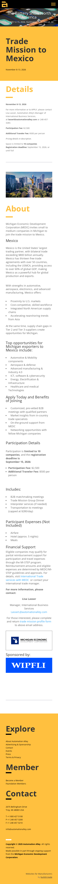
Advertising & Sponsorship (18, 744)
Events (9, 751)
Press (8, 754)
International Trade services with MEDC (24, 578)
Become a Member (15, 780)
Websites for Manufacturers (39, 873)
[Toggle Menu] (53, 4)
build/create (46, 877)
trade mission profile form (35, 621)
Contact (9, 747)
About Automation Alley (17, 741)
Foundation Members (16, 783)
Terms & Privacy (13, 757)
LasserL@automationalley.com (29, 612)
